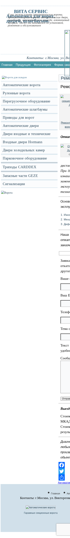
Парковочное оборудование (25, 158)
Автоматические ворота (21, 85)
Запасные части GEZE (20, 176)
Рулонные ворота (16, 93)
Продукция (23, 64)
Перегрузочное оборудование (26, 101)
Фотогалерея (42, 64)
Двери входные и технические (26, 134)
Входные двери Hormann (22, 142)
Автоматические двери (21, 126)
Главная (7, 64)
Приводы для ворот (18, 117)
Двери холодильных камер (24, 150)
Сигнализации (14, 184)
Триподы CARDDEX (19, 167)
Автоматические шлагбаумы (25, 109)
